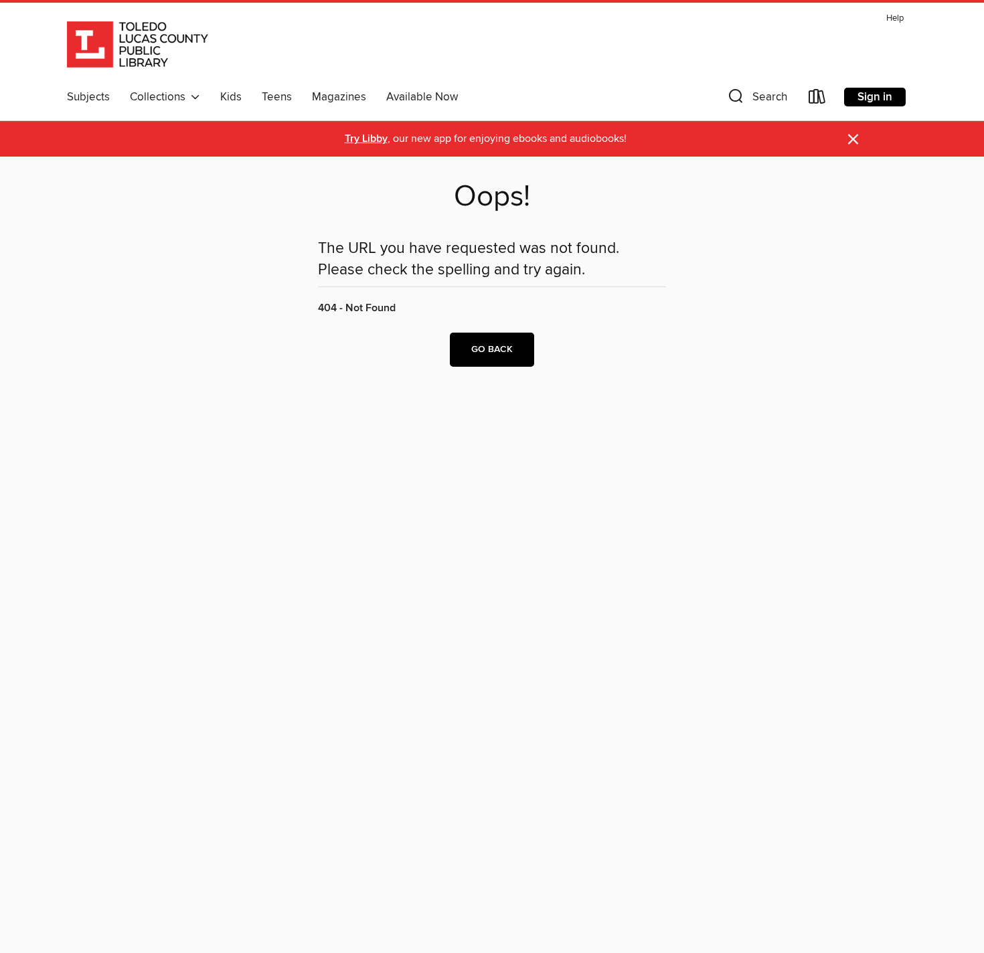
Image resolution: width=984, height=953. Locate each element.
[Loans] (817, 99)
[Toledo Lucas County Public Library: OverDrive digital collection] (137, 46)
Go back (492, 349)
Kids (231, 97)
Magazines (339, 97)
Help (895, 18)
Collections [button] (160, 97)
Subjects (88, 97)
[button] (756, 99)
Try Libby (366, 139)
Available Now (422, 97)
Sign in (874, 97)
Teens (277, 97)
